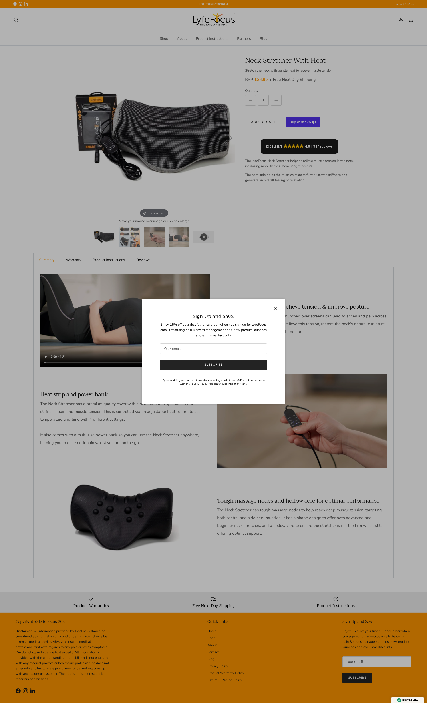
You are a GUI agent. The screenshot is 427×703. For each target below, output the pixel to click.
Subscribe (213, 365)
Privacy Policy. (199, 384)
